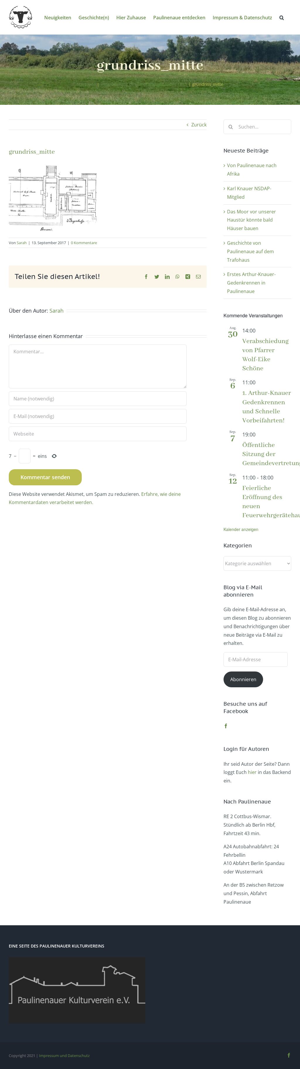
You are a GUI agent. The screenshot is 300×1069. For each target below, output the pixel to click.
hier (252, 772)
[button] (281, 17)
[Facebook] (226, 726)
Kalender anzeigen (241, 529)
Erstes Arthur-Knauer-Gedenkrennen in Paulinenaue (251, 282)
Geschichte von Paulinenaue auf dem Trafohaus (250, 251)
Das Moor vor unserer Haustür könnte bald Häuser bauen (251, 220)
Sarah (22, 242)
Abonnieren (243, 679)
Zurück (199, 124)
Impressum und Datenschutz (64, 1055)
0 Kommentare (84, 242)
